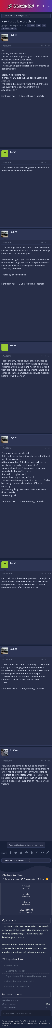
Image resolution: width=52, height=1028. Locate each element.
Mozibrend (26, 909)
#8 (49, 761)
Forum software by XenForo (23, 1021)
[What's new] (43, 6)
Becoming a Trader (15, 970)
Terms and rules (12, 879)
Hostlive (28, 1023)
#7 (49, 659)
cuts (38, 25)
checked (31, 25)
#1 (49, 46)
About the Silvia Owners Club (20, 981)
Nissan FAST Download (17, 986)
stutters (5, 28)
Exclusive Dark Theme (14, 875)
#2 (49, 162)
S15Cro (14, 750)
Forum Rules (12, 965)
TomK (13, 151)
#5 (49, 448)
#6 (49, 573)
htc (44, 25)
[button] (3, 6)
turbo (13, 28)
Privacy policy (30, 879)
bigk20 (6, 25)
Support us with (26, 976)
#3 (49, 242)
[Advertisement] (26, 121)
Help (42, 879)
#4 (49, 356)
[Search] (48, 6)
